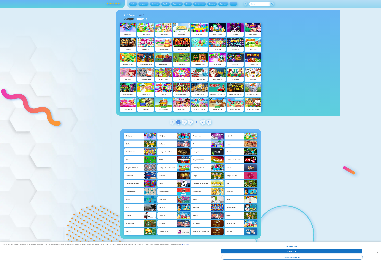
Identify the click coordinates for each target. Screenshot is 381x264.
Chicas (188, 4)
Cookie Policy (185, 244)
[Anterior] (172, 122)
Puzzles (165, 4)
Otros (233, 4)
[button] (245, 4)
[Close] (378, 252)
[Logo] (113, 4)
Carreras (212, 4)
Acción (133, 4)
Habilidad (155, 4)
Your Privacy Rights (291, 246)
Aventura (143, 4)
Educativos (177, 4)
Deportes (223, 4)
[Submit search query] (272, 4)
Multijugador (199, 4)
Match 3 (141, 15)
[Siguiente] (208, 122)
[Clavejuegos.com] (125, 15)
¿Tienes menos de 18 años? (292, 257)
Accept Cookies (291, 251)
